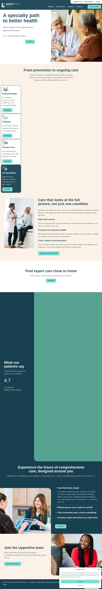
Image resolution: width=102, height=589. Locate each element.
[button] (99, 569)
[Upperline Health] (10, 5)
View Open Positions (12, 564)
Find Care (30, 41)
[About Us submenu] (83, 6)
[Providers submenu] (74, 6)
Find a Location (94, 6)
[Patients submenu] (54, 6)
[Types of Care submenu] (65, 6)
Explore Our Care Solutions (49, 253)
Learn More (60, 526)
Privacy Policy (80, 585)
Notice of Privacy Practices (54, 582)
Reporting (33, 582)
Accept (80, 581)
